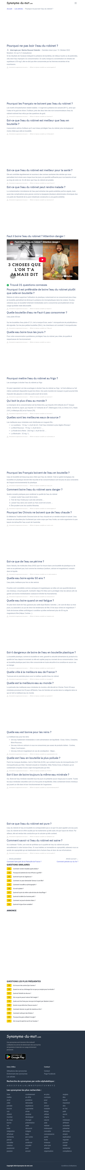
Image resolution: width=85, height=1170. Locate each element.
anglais (65, 1094)
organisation (48, 1151)
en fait (65, 1109)
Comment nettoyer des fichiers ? (23, 1013)
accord (27, 1151)
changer (28, 1120)
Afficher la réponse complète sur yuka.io (40, 342)
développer (29, 1117)
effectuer (10, 1134)
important (66, 1103)
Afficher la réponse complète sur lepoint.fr (41, 308)
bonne (9, 1123)
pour (45, 1100)
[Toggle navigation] (75, 3)
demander (29, 1103)
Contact (47, 1071)
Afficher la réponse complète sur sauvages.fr (41, 679)
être (64, 1097)
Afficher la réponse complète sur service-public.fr (42, 853)
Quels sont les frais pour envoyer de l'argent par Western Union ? (33, 1001)
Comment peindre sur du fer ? (67, 862)
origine (46, 1117)
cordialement (30, 1094)
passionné (10, 1148)
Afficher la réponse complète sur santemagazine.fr (43, 67)
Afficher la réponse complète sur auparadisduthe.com (43, 754)
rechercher (66, 1148)
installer (47, 1109)
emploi (65, 1134)
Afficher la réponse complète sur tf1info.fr (40, 770)
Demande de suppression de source (18, 67)
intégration (11, 1131)
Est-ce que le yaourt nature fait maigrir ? (26, 997)
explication (67, 1137)
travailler (10, 1143)
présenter (66, 1128)
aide (45, 1123)
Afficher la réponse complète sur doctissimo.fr (42, 200)
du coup (10, 1120)
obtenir (9, 1114)
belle (8, 1128)
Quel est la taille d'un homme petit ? (24, 896)
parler (46, 1137)
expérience (29, 1106)
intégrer (28, 1131)
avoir (8, 1100)
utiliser (46, 1114)
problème (28, 1100)
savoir (65, 1114)
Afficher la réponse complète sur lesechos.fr (41, 116)
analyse (28, 1114)
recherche (10, 1137)
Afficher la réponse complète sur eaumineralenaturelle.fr (44, 787)
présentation (30, 1123)
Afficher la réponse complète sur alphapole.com (42, 836)
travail (65, 1100)
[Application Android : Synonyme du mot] (16, 1057)
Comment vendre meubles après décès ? (26, 869)
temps (46, 1111)
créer (8, 1103)
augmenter (29, 1109)
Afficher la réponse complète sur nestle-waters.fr (42, 668)
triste (46, 1140)
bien (45, 1103)
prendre (9, 1106)
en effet (28, 1097)
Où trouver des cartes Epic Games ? (24, 985)
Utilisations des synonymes (17, 1071)
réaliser (46, 1126)
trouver (9, 1109)
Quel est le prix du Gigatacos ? (22, 877)
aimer (27, 1111)
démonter (66, 1131)
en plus (46, 1094)
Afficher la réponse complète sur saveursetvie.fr (42, 596)
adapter (47, 1148)
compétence (67, 1151)
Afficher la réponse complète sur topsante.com (42, 616)
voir (8, 1111)
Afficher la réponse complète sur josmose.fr (41, 397)
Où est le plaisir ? (18, 888)
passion (10, 1151)
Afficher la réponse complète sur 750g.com (41, 328)
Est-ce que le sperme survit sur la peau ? (25, 1021)
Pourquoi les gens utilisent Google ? (24, 1017)
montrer (9, 1117)
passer (65, 1143)
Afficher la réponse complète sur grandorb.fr (41, 696)
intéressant (48, 1128)
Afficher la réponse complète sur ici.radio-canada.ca (43, 574)
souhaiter (66, 1126)
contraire (47, 1097)
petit (64, 1111)
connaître (47, 1131)
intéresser (66, 1120)
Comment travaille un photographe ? (24, 885)
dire (64, 1106)
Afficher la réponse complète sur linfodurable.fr (42, 134)
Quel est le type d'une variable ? (23, 904)
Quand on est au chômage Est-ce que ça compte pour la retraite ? (34, 989)
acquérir (28, 1145)
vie (8, 1126)
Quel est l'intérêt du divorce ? (22, 993)
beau (27, 1134)
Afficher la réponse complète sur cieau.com (41, 485)
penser (9, 1140)
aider (27, 1126)
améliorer (28, 1143)
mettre (9, 1097)
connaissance (49, 1134)
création (10, 1145)
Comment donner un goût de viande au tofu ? (27, 1009)
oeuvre (46, 1120)
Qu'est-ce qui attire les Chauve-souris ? (25, 1005)
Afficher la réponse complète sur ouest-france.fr (42, 183)
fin (64, 1117)
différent (66, 1123)
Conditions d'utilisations (69, 1166)
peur (27, 1148)
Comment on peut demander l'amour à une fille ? (28, 881)
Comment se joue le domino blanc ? (24, 900)
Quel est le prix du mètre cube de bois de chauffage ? (29, 892)
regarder (66, 1140)
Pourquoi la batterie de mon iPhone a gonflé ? (27, 873)
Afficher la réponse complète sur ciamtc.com (41, 525)
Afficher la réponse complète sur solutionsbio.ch (42, 436)
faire (8, 1094)
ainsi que (47, 1145)
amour (46, 1106)
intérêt (65, 1145)
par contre (29, 1137)
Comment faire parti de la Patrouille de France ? (24, 862)
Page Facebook (49, 1074)
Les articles (11, 1077)
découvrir (28, 1128)
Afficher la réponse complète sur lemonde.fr (41, 413)
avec (27, 1140)
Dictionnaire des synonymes (17, 1074)
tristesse (47, 1143)
